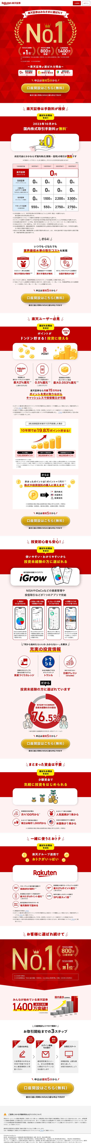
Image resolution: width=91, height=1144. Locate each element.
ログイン (86, 3)
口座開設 (76, 3)
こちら (20, 408)
